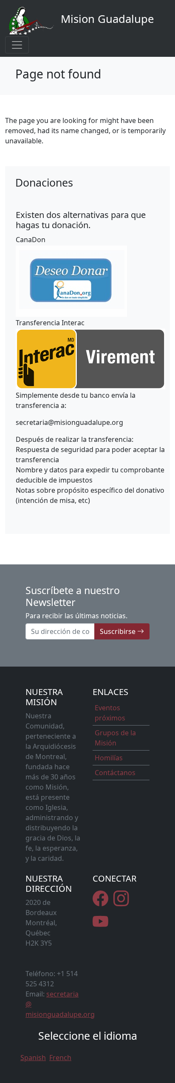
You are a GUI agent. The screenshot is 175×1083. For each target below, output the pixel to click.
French (60, 1057)
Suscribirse (118, 631)
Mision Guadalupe (106, 18)
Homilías (109, 757)
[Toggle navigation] (17, 44)
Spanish (33, 1057)
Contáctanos (115, 772)
